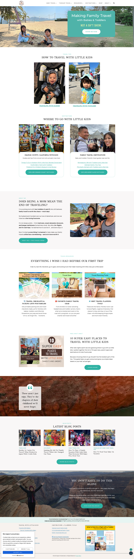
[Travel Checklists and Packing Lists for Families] (34, 285)
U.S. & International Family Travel (60, 530)
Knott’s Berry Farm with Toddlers (41, 165)
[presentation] (30, 438)
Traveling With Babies (24, 528)
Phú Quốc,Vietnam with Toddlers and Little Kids (92, 167)
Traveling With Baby (99, 448)
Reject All (25, 549)
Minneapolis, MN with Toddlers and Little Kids (93, 162)
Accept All (17, 552)
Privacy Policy (78, 555)
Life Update (47, 448)
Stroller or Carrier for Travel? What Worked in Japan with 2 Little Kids (28, 452)
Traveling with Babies (49, 106)
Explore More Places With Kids (92, 172)
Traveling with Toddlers (84, 106)
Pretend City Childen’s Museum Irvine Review (41, 167)
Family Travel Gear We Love (59, 532)
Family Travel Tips (74, 448)
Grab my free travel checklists (53, 521)
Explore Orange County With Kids (41, 172)
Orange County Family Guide (59, 528)
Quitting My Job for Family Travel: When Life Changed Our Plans (54, 452)
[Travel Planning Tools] (100, 285)
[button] (91, 31)
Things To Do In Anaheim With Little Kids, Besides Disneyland (41, 162)
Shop (100, 3)
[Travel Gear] (67, 285)
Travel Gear (22, 448)
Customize (10, 549)
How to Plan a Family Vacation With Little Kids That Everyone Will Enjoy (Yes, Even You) (78, 453)
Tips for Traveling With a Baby (28, 530)
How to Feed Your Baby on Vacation (103, 453)
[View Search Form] (114, 3)
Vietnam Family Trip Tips (92, 165)
